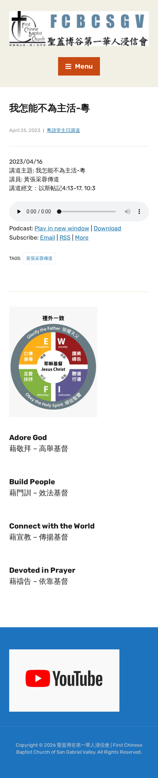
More (82, 237)
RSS (65, 237)
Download (107, 228)
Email (47, 237)
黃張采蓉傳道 (39, 258)
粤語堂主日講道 (63, 130)
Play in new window (62, 228)
